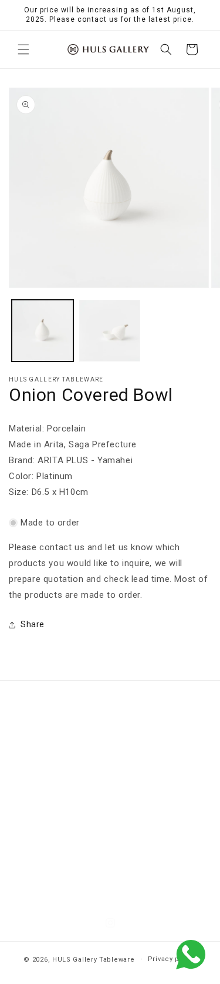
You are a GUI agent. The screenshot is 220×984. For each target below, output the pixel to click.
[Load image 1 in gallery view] (42, 331)
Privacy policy (172, 959)
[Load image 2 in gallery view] (110, 331)
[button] (23, 49)
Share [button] (33, 624)
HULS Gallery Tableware (93, 959)
